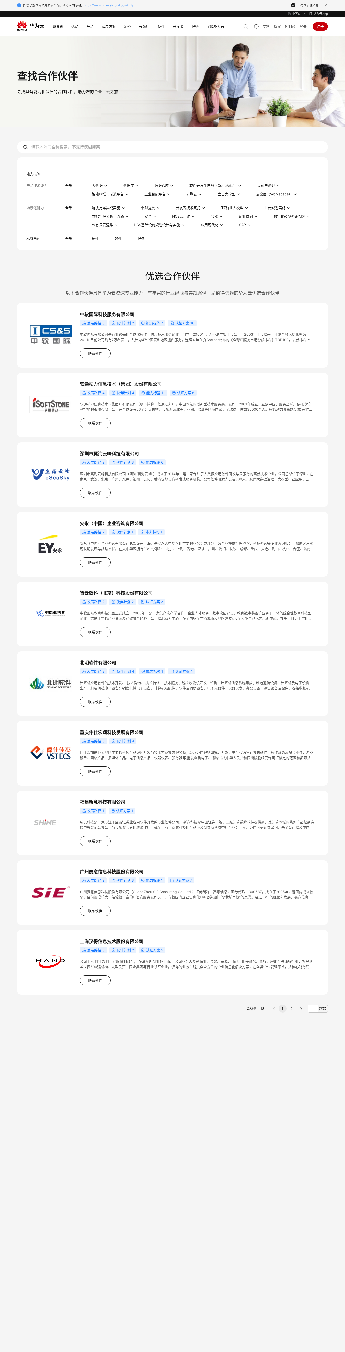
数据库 (128, 185)
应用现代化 (209, 225)
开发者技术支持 (188, 207)
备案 (277, 26)
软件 (118, 238)
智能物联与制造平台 (108, 194)
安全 (148, 216)
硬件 (95, 238)
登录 (303, 26)
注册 (320, 26)
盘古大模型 (226, 194)
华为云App (320, 14)
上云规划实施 (274, 207)
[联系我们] (256, 26)
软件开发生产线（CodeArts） (213, 185)
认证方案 (182, 323)
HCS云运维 (181, 216)
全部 (68, 185)
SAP (242, 225)
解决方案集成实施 (106, 207)
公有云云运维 (102, 225)
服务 (140, 238)
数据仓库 (162, 185)
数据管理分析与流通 (108, 216)
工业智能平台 (155, 194)
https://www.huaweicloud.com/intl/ (108, 5)
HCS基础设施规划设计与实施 (157, 225)
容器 (214, 216)
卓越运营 (148, 207)
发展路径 (94, 323)
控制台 (290, 26)
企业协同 (246, 216)
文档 (266, 26)
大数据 (97, 185)
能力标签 (153, 323)
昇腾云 (191, 194)
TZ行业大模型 (232, 207)
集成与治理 (266, 185)
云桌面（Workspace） (274, 194)
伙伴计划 (124, 323)
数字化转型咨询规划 (289, 216)
